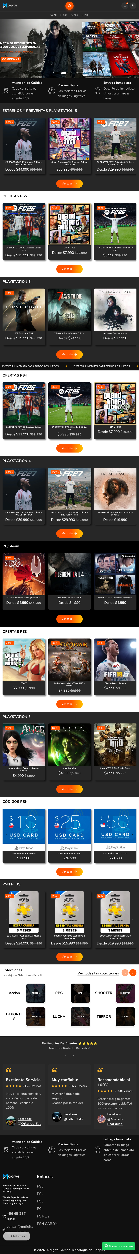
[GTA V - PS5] (69, 224)
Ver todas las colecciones (98, 973)
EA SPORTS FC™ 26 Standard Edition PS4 (24, 428)
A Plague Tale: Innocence (115, 333)
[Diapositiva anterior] (53, 73)
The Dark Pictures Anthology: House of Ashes (115, 513)
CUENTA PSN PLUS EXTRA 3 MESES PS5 (24, 937)
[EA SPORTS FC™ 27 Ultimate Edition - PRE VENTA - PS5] (24, 139)
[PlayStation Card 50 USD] (115, 830)
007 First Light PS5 (24, 333)
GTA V (24, 683)
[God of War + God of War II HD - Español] (69, 660)
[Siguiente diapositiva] (85, 73)
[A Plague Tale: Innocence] (115, 310)
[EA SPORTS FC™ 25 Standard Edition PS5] (115, 224)
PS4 (76, 15)
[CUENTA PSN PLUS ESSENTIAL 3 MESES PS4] (69, 912)
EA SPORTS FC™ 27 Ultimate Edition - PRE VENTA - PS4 (23, 513)
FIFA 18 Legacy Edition (115, 683)
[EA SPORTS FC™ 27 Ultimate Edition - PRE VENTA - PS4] (24, 489)
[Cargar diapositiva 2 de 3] (71, 73)
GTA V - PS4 (115, 427)
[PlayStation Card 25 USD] (69, 830)
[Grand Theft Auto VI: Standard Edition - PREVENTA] (69, 139)
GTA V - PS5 (69, 248)
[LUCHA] (69, 1017)
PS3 (65, 15)
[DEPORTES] (25, 1017)
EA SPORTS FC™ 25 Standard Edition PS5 (115, 249)
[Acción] (25, 993)
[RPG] (69, 993)
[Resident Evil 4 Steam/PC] (69, 574)
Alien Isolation (70, 768)
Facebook (25, 1119)
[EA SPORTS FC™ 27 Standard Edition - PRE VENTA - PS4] (69, 489)
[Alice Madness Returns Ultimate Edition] (24, 744)
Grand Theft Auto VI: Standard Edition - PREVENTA (69, 163)
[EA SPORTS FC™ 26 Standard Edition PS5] (24, 224)
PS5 (86, 15)
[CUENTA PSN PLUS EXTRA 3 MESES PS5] (24, 912)
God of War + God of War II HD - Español (69, 684)
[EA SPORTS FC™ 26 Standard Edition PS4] (24, 403)
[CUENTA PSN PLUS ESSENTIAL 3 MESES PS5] (115, 912)
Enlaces (45, 1177)
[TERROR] (114, 1017)
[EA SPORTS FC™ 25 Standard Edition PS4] (69, 403)
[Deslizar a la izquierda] (6, 145)
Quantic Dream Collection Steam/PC (115, 598)
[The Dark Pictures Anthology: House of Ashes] (115, 489)
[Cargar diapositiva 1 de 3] (63, 73)
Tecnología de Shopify (88, 1250)
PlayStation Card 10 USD (24, 853)
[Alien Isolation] (69, 744)
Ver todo (67, 183)
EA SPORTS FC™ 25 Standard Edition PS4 (69, 428)
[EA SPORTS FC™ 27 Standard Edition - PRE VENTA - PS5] (115, 139)
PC (55, 15)
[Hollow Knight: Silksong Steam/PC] (24, 574)
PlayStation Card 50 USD (115, 853)
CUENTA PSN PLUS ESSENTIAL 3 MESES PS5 (115, 937)
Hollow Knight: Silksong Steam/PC (24, 598)
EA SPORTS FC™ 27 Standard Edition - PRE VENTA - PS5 (115, 163)
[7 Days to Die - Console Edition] (69, 310)
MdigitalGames (58, 1250)
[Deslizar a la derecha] (132, 145)
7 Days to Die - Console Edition (69, 333)
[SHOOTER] (114, 993)
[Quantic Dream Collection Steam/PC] (115, 574)
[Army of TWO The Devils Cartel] (115, 744)
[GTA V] (24, 660)
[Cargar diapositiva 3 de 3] (77, 73)
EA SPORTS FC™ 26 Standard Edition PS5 (24, 249)
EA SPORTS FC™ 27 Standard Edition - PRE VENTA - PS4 (69, 513)
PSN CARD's (47, 1223)
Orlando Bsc (31, 1123)
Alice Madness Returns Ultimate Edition (23, 769)
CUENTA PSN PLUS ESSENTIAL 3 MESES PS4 (69, 937)
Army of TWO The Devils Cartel (115, 768)
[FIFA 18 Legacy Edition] (115, 660)
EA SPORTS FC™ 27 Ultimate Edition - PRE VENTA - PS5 (23, 163)
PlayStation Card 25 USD (69, 853)
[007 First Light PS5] (24, 310)
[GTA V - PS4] (115, 403)
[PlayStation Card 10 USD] (24, 830)
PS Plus (43, 1216)
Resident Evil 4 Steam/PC (69, 598)
